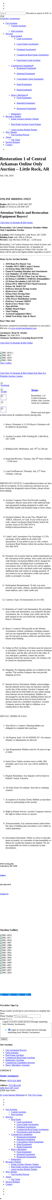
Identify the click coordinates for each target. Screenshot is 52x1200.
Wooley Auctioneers (9, 1076)
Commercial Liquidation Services (20, 1062)
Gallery (3, 875)
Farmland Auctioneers (26, 49)
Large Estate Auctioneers (28, 44)
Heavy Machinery (19, 95)
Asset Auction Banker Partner (24, 129)
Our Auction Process (20, 134)
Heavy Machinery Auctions (18, 1065)
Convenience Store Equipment (30, 79)
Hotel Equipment (24, 84)
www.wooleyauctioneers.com (23, 328)
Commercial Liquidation (21, 65)
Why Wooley (11, 132)
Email (3, 1019)
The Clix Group (35, 1095)
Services (9, 33)
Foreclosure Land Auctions (28, 60)
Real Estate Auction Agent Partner (26, 124)
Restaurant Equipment (26, 68)
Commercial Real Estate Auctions (20, 1057)
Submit (4, 1039)
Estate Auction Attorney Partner (25, 119)
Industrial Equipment (26, 73)
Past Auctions (17, 31)
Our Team (15, 139)
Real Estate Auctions (15, 1055)
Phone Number (7, 1016)
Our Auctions (11, 23)
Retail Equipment (24, 90)
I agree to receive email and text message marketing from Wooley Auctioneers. (27, 1031)
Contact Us (4, 894)
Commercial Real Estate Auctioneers (33, 55)
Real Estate (16, 36)
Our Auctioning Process (16, 1050)
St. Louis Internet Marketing (12, 1095)
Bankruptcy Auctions (15, 1060)
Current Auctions (18, 26)
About (8, 137)
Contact (9, 144)
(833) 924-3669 (14, 1080)
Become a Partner (13, 116)
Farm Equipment (24, 97)
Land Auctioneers (24, 38)
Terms (34, 390)
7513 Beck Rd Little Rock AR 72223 (10, 1086)
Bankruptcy (16, 114)
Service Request (13, 142)
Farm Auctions (12, 1052)
